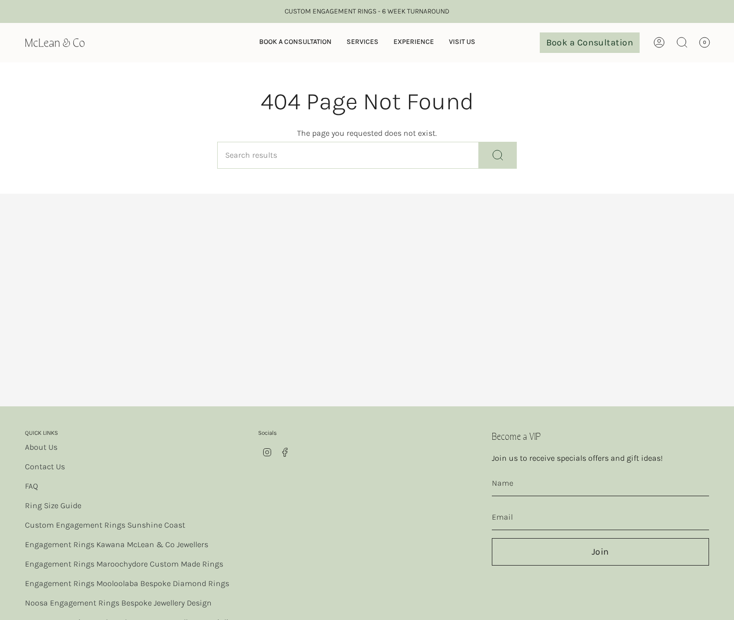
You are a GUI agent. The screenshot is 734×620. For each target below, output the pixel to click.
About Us (41, 447)
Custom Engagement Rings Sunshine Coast (105, 525)
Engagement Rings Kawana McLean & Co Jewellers (116, 544)
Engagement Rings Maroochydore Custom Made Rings (124, 564)
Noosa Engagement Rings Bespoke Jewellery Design (118, 603)
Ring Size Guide (53, 505)
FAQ (31, 486)
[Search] (498, 155)
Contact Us (45, 466)
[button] (295, 42)
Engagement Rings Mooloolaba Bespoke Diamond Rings (127, 583)
